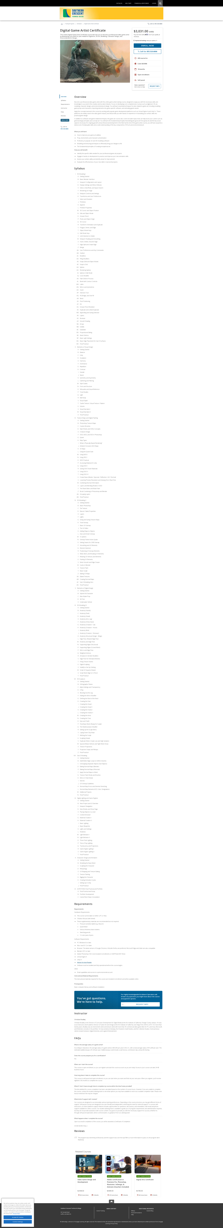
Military (133, 1211)
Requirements (65, 104)
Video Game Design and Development (87, 1181)
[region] (17, 1212)
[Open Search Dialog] (160, 3)
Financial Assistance (136, 1212)
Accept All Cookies (17, 1217)
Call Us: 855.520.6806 (155, 24)
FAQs (62, 112)
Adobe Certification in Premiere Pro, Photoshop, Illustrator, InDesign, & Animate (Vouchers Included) (118, 1183)
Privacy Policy (114, 1223)
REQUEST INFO (154, 86)
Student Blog (150, 1211)
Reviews (63, 116)
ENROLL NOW (147, 45)
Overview (63, 96)
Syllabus (63, 100)
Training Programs (69, 23)
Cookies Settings (18, 1222)
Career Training (100, 1211)
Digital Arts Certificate (145, 1180)
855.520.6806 (64, 129)
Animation (79, 23)
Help (132, 1214)
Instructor (64, 108)
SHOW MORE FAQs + (81, 1126)
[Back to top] (111, 1208)
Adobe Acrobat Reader (84, 962)
